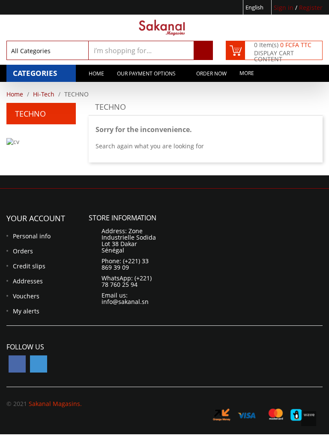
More (246, 73)
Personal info (32, 236)
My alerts (26, 311)
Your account (35, 218)
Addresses (28, 281)
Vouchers (26, 296)
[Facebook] (17, 364)
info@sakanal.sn (125, 302)
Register (311, 7)
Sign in (284, 7)
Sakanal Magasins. (55, 404)
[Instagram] (38, 364)
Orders (23, 251)
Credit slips (29, 266)
